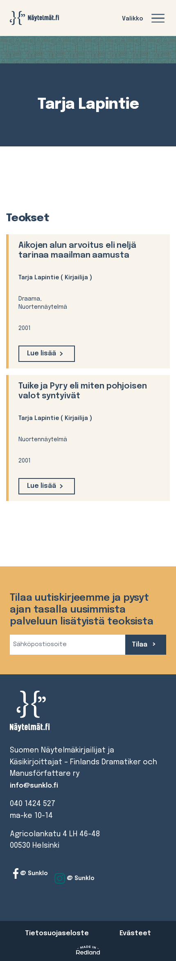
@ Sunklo (33, 873)
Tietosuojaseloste (57, 933)
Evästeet (135, 933)
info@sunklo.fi (34, 785)
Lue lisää (41, 353)
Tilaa (140, 644)
